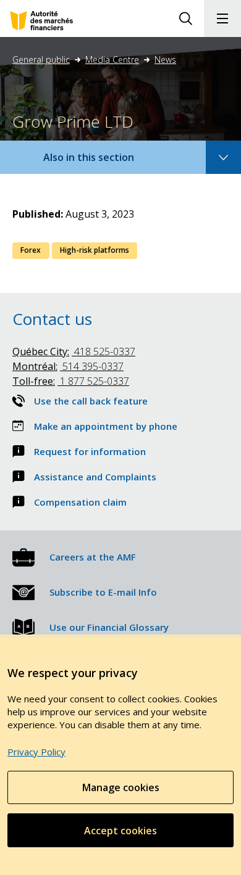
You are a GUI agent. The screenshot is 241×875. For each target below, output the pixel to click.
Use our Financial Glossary (109, 627)
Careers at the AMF (92, 557)
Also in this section (100, 162)
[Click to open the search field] (185, 18)
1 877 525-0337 (70, 381)
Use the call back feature (91, 401)
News (165, 59)
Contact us (52, 319)
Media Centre (112, 59)
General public (41, 59)
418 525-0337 (73, 351)
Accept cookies (120, 830)
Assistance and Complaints (95, 476)
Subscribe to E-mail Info (103, 592)
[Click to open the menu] (222, 18)
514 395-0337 (68, 366)
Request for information (90, 451)
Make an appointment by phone (105, 426)
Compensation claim (80, 502)
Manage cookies (120, 787)
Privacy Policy (36, 752)
